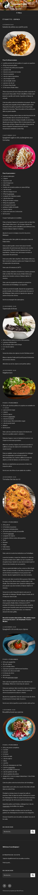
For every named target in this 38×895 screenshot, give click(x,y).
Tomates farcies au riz (11, 479)
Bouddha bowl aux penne (12, 712)
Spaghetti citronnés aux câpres (15, 629)
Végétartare (7, 373)
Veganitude (19, 4)
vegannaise (11, 767)
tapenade (11, 533)
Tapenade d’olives (9, 309)
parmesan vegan (12, 677)
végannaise (11, 416)
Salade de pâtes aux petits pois (15, 27)
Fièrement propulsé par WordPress (13, 890)
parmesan (11, 194)
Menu (20, 13)
